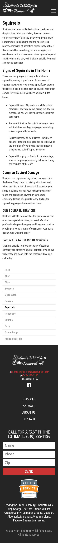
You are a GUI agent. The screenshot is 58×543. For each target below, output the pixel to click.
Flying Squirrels (13, 338)
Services (29, 399)
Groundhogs (11, 332)
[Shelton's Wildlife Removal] (19, 7)
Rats (7, 269)
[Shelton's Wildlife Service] (29, 360)
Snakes (9, 301)
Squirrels (10, 307)
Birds (7, 282)
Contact (29, 419)
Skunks (9, 319)
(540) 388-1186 (30, 375)
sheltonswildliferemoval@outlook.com (30, 371)
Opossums (10, 294)
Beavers (9, 288)
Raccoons (10, 313)
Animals (29, 406)
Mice (7, 276)
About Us (29, 412)
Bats (7, 326)
